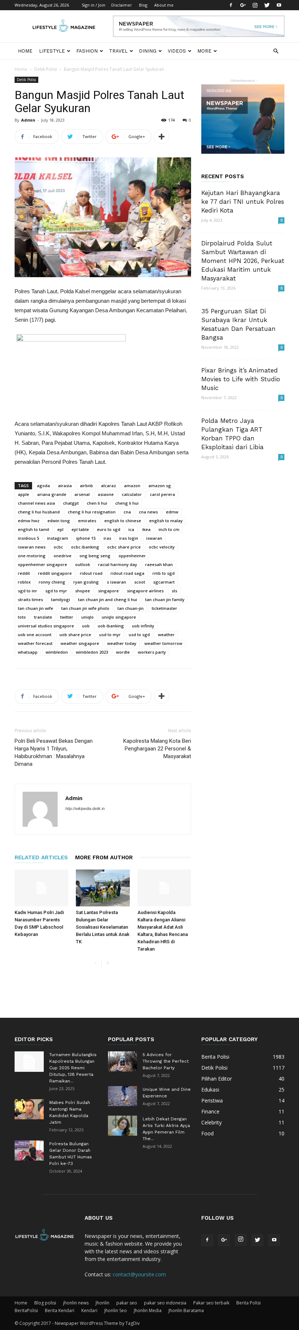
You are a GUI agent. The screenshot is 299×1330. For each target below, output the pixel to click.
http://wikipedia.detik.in (85, 808)
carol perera (162, 494)
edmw (172, 512)
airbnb (86, 485)
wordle (123, 652)
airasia (65, 485)
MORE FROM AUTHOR (104, 857)
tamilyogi (60, 599)
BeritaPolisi (26, 1310)
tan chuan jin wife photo (85, 608)
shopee (82, 590)
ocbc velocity (162, 547)
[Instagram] (254, 5)
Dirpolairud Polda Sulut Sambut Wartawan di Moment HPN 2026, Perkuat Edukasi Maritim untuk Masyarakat (242, 261)
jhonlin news (76, 1303)
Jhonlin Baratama (186, 1310)
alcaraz (108, 485)
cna (127, 512)
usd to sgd (139, 634)
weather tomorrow (163, 643)
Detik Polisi (45, 69)
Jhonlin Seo (115, 1310)
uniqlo (87, 617)
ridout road (91, 573)
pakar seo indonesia (165, 1303)
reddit (24, 573)
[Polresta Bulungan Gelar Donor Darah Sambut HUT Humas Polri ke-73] (29, 1150)
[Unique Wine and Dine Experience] (122, 1096)
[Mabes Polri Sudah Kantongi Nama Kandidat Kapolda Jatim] (29, 1109)
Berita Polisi (248, 1303)
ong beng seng (94, 555)
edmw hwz (28, 520)
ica (131, 529)
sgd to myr (56, 590)
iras (107, 538)
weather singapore (80, 643)
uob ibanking (111, 625)
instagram (57, 538)
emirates (87, 520)
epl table (80, 529)
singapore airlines (145, 590)
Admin (28, 120)
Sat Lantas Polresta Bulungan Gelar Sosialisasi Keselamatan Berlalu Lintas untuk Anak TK (102, 927)
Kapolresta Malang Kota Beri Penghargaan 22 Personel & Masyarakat (157, 749)
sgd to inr (27, 590)
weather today (121, 643)
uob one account (34, 634)
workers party (152, 652)
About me (164, 5)
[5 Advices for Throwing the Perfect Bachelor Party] (122, 1061)
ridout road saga (127, 573)
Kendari (89, 1310)
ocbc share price (124, 547)
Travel (118, 51)
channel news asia (36, 503)
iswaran (154, 538)
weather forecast (35, 643)
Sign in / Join (93, 5)
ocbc (58, 547)
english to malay (166, 520)
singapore (108, 590)
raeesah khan (159, 564)
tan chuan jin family (165, 599)
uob (86, 625)
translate (43, 617)
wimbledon (57, 652)
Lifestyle (52, 51)
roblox (24, 582)
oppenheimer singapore (42, 564)
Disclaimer (121, 5)
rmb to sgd (163, 573)
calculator (132, 494)
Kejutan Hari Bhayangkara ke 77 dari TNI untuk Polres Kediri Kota (242, 201)
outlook (82, 564)
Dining (147, 51)
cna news (148, 512)
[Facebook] (230, 5)
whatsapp (28, 652)
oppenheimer (132, 555)
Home (25, 51)
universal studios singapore (46, 625)
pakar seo (126, 1303)
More (204, 51)
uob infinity (143, 625)
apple (23, 494)
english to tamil (33, 529)
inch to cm (169, 529)
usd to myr (110, 634)
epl (60, 529)
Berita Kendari (59, 1310)
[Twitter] (266, 5)
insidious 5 (28, 538)
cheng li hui (127, 503)
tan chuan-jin (130, 608)
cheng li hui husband (39, 512)
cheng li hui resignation (92, 512)
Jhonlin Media (148, 1310)
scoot (139, 582)
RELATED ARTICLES (41, 857)
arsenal (82, 494)
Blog (143, 5)
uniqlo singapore (119, 617)
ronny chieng (52, 582)
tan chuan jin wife (35, 608)
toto (22, 617)
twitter (66, 617)
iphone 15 (86, 538)
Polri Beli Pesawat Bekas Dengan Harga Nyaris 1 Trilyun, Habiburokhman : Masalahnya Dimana (54, 752)
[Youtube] (278, 5)
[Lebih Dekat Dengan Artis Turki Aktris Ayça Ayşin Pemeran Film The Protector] (122, 1126)
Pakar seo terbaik (211, 1303)
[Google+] (242, 5)
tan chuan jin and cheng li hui (107, 599)
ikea (146, 529)
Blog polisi (45, 1303)
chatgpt (71, 503)
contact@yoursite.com (139, 1274)
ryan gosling (86, 582)
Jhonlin (102, 1303)
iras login (128, 538)
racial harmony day (117, 564)
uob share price (75, 634)
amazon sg (159, 485)
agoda (43, 485)
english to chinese (122, 520)
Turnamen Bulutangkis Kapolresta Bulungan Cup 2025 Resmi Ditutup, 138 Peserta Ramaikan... (73, 1068)
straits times (30, 599)
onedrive (62, 555)
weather (166, 634)
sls (174, 590)
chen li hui (97, 503)
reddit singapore (55, 573)
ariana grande (51, 494)
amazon (132, 485)
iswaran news (32, 547)
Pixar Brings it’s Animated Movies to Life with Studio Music (240, 379)
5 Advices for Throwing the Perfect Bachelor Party (166, 1061)
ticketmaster (164, 608)
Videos (177, 51)
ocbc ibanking (85, 547)
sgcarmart (164, 582)
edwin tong (58, 520)
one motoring (32, 555)
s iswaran (116, 582)
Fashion (87, 51)
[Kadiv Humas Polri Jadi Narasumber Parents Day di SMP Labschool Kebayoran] (41, 888)
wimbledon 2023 (92, 652)
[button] (275, 51)
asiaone (106, 494)
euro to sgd (108, 529)
